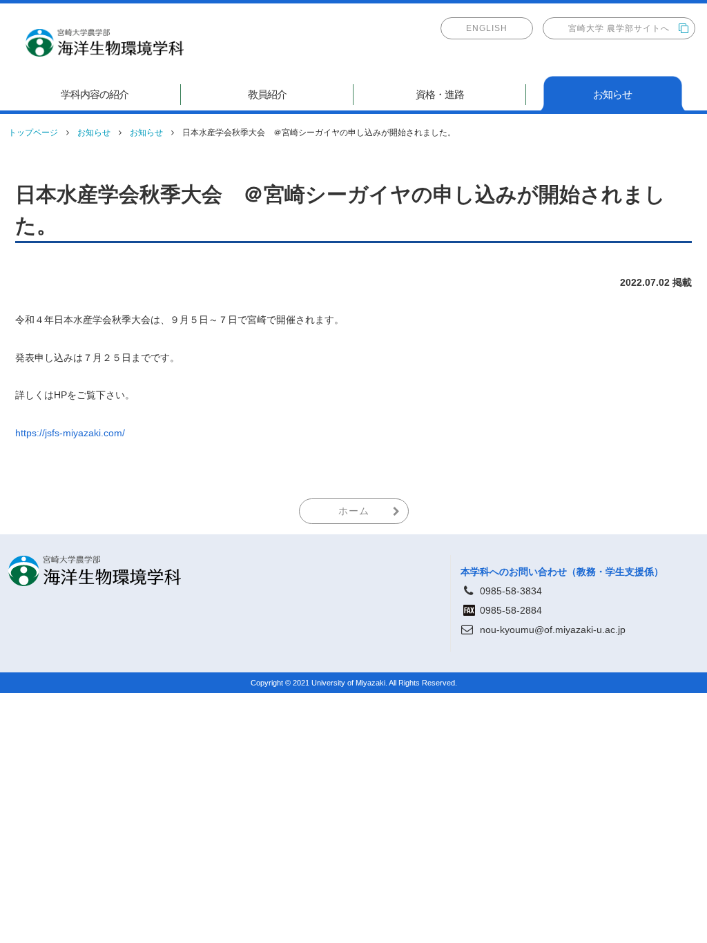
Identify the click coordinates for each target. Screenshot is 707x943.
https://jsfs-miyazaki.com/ (70, 432)
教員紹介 (267, 94)
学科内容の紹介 (94, 94)
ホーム (353, 510)
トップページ (33, 132)
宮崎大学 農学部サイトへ (619, 28)
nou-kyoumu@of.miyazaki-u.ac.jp (553, 629)
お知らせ (612, 94)
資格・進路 (440, 94)
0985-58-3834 (511, 590)
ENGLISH (486, 28)
